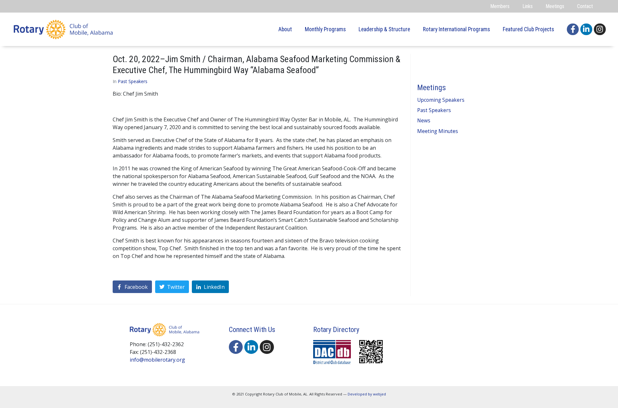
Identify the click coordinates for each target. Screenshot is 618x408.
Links (527, 6)
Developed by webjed (367, 394)
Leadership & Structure (384, 29)
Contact (585, 6)
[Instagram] (600, 29)
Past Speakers (132, 81)
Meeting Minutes (437, 131)
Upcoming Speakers (440, 100)
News (423, 120)
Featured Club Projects (528, 29)
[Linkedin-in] (586, 29)
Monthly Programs (325, 29)
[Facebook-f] (573, 29)
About (285, 29)
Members (500, 6)
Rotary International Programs (456, 29)
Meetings (555, 6)
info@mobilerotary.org (157, 359)
